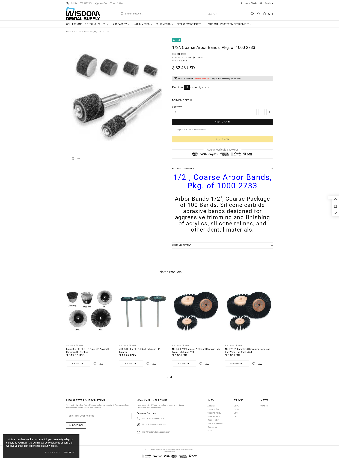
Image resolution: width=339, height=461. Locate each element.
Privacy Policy (213, 416)
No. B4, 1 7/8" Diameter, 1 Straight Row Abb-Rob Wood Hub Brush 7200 (196, 350)
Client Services (266, 3)
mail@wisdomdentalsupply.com (156, 432)
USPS (236, 406)
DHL (236, 416)
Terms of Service (214, 423)
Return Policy (213, 409)
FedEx (236, 409)
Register (244, 3)
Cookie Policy (213, 420)
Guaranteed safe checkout (222, 149)
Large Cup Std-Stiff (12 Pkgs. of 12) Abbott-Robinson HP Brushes (87, 350)
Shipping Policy (214, 413)
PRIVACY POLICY (52, 452)
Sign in (254, 3)
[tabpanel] (196, 327)
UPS (236, 413)
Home (68, 31)
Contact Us (212, 427)
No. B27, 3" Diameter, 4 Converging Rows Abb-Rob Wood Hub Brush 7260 (248, 350)
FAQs (181, 405)
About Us (211, 406)
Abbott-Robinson (74, 345)
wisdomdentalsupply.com (83, 13)
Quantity (177, 107)
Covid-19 (264, 406)
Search (212, 13)
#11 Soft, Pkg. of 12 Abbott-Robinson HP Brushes (139, 350)
